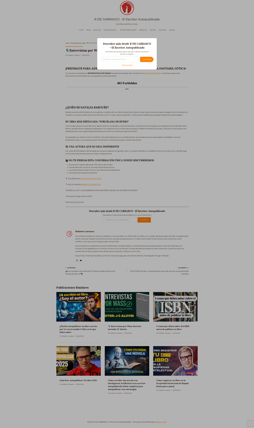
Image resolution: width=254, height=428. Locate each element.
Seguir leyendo (127, 65)
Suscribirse (147, 59)
